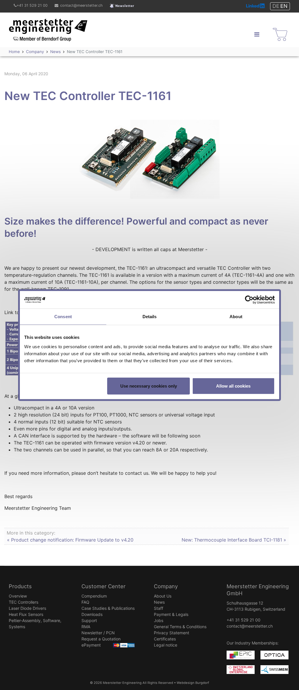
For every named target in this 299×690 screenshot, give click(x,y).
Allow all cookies (233, 385)
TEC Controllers (23, 602)
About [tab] (236, 316)
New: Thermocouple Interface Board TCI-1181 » (234, 540)
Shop (276, 29)
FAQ (85, 602)
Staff (158, 608)
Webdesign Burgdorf (193, 683)
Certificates (165, 638)
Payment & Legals (171, 614)
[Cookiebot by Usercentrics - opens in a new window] (249, 299)
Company (166, 586)
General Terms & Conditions (180, 626)
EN (284, 6)
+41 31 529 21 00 (32, 5)
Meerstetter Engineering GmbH (43, 22)
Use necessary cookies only (148, 385)
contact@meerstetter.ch (81, 5)
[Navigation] (256, 34)
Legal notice (165, 644)
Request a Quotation (101, 638)
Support (89, 620)
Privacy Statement (171, 632)
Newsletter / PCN (98, 632)
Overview (18, 595)
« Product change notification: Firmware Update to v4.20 (70, 540)
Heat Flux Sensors (26, 614)
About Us (162, 595)
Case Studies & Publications (108, 608)
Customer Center (103, 586)
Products (20, 586)
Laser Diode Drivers (27, 608)
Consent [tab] (63, 316)
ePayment (91, 644)
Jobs (158, 620)
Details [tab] (149, 316)
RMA (85, 626)
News (159, 602)
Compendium (94, 595)
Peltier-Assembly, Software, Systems (35, 623)
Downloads (91, 614)
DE (275, 6)
